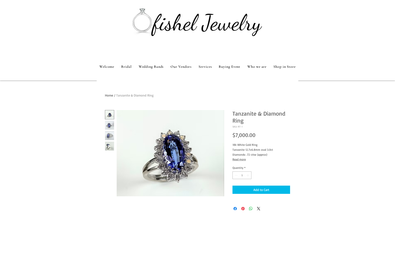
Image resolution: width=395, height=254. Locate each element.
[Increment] (248, 175)
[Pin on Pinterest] (242, 208)
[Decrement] (235, 175)
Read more (239, 159)
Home (109, 95)
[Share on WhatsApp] (250, 208)
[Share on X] (258, 208)
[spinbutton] (242, 175)
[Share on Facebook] (235, 208)
